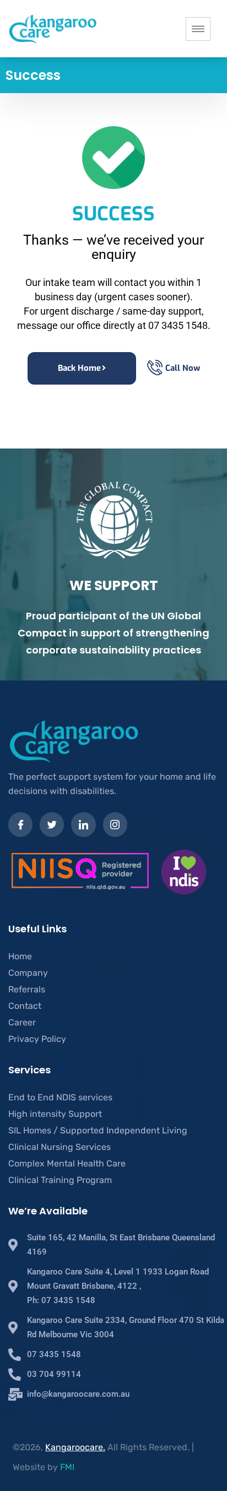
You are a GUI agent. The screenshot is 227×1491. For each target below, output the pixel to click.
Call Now (182, 368)
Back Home (79, 368)
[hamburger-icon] (198, 29)
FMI (67, 1467)
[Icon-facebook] (20, 824)
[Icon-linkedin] (83, 824)
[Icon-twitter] (52, 824)
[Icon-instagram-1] (115, 824)
